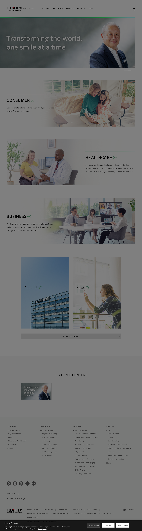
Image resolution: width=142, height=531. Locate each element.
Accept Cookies (123, 525)
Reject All (108, 525)
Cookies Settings (93, 525)
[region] (71, 525)
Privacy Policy (42, 529)
